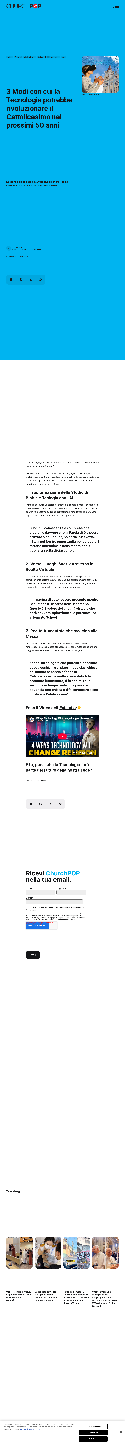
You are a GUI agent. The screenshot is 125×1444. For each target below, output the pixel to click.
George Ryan (17, 247)
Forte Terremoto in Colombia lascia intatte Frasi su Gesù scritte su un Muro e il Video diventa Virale (76, 1297)
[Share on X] (31, 280)
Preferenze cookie (93, 1426)
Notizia (40, 57)
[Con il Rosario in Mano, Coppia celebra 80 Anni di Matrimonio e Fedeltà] (19, 1253)
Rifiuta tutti (93, 1433)
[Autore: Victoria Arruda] (39, 1264)
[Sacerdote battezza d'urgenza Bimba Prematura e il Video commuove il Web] (48, 1253)
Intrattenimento (29, 57)
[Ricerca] (112, 6)
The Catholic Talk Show (56, 473)
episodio (35, 473)
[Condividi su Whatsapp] (21, 280)
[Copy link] (40, 280)
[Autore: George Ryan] (8, 248)
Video (57, 57)
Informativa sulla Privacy (66, 919)
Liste (63, 57)
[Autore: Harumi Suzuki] (67, 1264)
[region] (62, 1432)
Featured (18, 57)
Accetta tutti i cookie (93, 1439)
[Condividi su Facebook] (11, 280)
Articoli (9, 57)
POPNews (49, 57)
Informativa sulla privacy (30, 1429)
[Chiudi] (121, 1432)
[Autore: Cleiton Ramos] (10, 1264)
